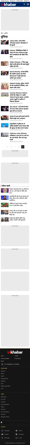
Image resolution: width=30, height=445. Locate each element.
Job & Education (5, 404)
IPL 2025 (3, 399)
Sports (2, 376)
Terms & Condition (5, 358)
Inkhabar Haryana (5, 0)
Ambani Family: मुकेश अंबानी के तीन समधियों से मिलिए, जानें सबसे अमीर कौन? (19, 85)
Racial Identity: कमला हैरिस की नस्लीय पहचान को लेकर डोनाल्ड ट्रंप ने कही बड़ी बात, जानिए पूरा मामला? (19, 75)
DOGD (2, 361)
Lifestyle (3, 402)
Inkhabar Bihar (19, 0)
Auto (2, 383)
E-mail (20, 438)
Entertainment (4, 378)
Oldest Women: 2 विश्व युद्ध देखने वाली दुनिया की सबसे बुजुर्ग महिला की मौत (19, 64)
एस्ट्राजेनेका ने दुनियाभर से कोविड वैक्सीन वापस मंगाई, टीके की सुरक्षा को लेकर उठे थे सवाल (19, 126)
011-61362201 (15, 364)
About (2, 356)
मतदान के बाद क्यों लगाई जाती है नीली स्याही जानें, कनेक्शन (19, 117)
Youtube (6, 434)
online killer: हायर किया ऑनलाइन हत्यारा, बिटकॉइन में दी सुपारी (19, 43)
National (3, 371)
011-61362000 (8, 364)
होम (2, 33)
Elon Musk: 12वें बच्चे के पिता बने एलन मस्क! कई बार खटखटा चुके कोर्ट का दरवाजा (19, 109)
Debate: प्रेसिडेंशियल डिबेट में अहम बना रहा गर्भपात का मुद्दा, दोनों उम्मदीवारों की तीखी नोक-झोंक (19, 53)
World (2, 373)
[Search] (24, 4)
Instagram (21, 434)
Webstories (4, 397)
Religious (3, 381)
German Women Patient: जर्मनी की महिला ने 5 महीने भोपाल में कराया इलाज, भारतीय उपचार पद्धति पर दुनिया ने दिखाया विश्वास (19, 97)
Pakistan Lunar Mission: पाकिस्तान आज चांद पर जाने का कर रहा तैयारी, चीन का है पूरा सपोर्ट (19, 136)
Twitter (20, 430)
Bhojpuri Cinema (5, 417)
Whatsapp (7, 438)
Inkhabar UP (12, 0)
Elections (3, 409)
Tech (2, 388)
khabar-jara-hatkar (5, 386)
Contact (16, 356)
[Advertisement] (15, 173)
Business (3, 414)
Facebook (6, 430)
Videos (2, 407)
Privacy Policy (18, 358)
